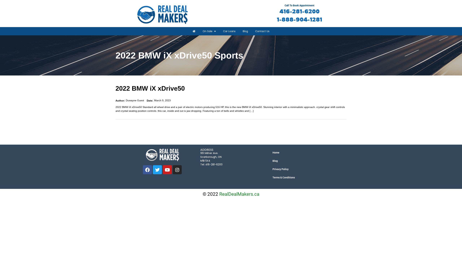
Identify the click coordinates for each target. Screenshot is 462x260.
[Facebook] (147, 169)
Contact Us (262, 31)
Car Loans (229, 31)
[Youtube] (167, 169)
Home (276, 152)
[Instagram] (177, 169)
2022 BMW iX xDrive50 (150, 88)
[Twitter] (157, 169)
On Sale (207, 31)
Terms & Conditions (284, 177)
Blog (245, 31)
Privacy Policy (281, 169)
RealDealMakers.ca (239, 194)
